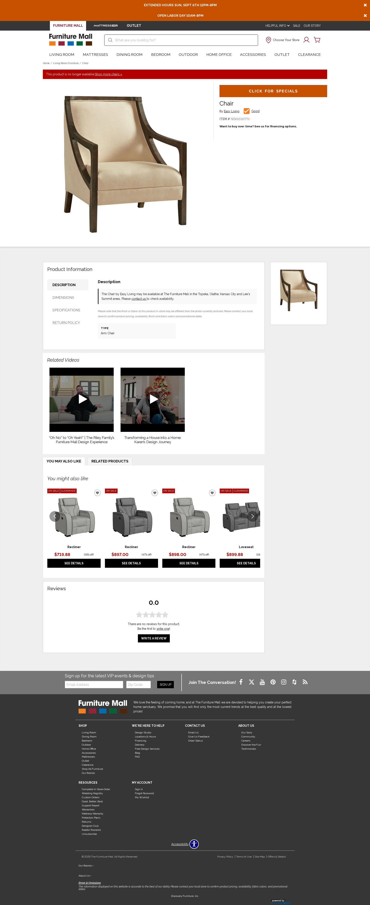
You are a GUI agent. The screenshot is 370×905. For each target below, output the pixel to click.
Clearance (309, 54)
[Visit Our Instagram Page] (284, 682)
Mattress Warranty (92, 813)
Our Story (312, 25)
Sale (296, 25)
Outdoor (188, 54)
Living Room (61, 54)
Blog (137, 752)
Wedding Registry (92, 793)
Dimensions (63, 298)
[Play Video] (81, 400)
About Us (85, 875)
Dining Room (129, 54)
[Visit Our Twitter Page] (252, 682)
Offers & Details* (277, 856)
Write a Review (154, 638)
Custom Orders (90, 797)
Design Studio (143, 732)
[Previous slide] (54, 516)
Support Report (90, 805)
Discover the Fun (251, 744)
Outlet (282, 54)
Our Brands (88, 772)
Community (248, 736)
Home (46, 63)
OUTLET (134, 26)
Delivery (140, 744)
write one (163, 628)
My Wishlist (142, 797)
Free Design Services (147, 748)
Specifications (66, 310)
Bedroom (160, 54)
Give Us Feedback (199, 736)
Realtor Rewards (91, 829)
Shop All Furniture (92, 768)
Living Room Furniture (66, 63)
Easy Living (231, 111)
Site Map (260, 856)
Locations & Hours (145, 736)
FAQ (137, 756)
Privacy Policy (225, 856)
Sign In (139, 789)
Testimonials (248, 748)
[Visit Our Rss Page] (305, 682)
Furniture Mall (68, 26)
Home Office (219, 54)
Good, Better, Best (92, 801)
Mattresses (95, 54)
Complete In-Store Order (96, 789)
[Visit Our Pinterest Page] (273, 682)
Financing (140, 740)
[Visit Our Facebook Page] (241, 682)
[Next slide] (252, 516)
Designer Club (90, 825)
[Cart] (317, 40)
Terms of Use (244, 856)
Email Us (193, 732)
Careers (245, 740)
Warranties (88, 809)
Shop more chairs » (108, 74)
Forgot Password (144, 793)
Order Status (195, 740)
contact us (139, 298)
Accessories (253, 54)
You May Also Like (64, 461)
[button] (282, 40)
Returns (86, 821)
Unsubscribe (89, 833)
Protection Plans (91, 817)
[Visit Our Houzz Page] (295, 682)
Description (64, 285)
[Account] (306, 40)
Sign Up (165, 684)
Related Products (109, 461)
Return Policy (66, 323)
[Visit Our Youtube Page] (263, 682)
